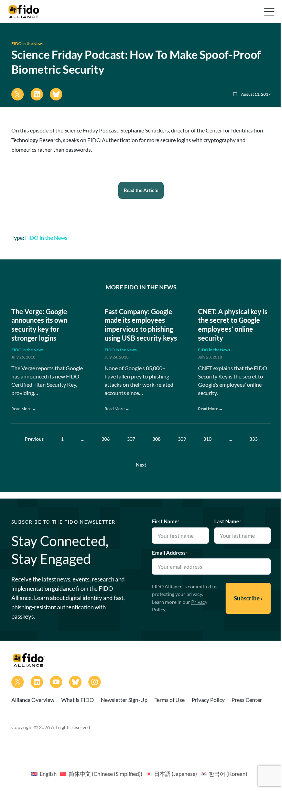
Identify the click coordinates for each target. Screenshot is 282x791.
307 (131, 439)
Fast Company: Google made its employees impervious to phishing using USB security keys (141, 324)
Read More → (23, 408)
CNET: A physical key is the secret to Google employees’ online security (233, 324)
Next (141, 465)
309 (182, 439)
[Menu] (268, 12)
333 (253, 439)
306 (105, 439)
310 (207, 439)
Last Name (227, 521)
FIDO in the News (27, 43)
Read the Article (141, 190)
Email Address (170, 552)
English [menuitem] (48, 773)
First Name (166, 521)
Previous (34, 439)
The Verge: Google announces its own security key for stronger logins (39, 324)
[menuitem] (44, 773)
